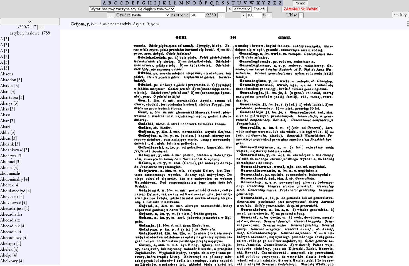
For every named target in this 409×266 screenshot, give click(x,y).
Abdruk (7, 185)
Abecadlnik (10, 226)
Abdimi (6, 167)
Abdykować (10, 202)
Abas (4, 109)
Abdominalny (11, 179)
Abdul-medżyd (12, 191)
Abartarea (9, 97)
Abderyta (8, 156)
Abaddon (8, 80)
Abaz (4, 121)
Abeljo (5, 255)
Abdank (7, 144)
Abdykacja (9, 196)
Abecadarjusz (11, 208)
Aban (4, 91)
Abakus (6, 85)
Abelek (6, 249)
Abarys (6, 103)
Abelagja (7, 243)
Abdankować (11, 150)
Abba (4, 132)
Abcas (5, 138)
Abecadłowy (11, 237)
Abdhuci (7, 161)
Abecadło (8, 232)
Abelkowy (9, 261)
